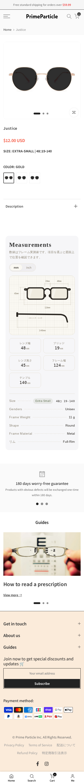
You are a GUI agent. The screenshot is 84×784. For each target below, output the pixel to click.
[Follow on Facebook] (37, 763)
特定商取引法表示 (54, 753)
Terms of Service (40, 745)
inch (28, 267)
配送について (66, 745)
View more (10, 595)
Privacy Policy (14, 745)
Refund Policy (27, 753)
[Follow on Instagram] (46, 763)
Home (7, 29)
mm (16, 267)
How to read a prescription (35, 583)
